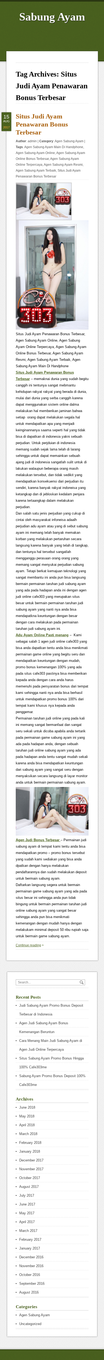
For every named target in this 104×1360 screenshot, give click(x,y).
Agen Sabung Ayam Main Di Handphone (53, 147)
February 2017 (30, 1240)
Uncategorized (30, 1324)
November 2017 (31, 1169)
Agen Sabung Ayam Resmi (63, 165)
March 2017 (28, 1231)
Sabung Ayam (52, 17)
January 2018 (29, 1151)
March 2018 (28, 1134)
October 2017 (29, 1178)
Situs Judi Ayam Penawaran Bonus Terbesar (42, 124)
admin (32, 141)
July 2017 (26, 1195)
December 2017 (31, 1160)
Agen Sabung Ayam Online (35, 153)
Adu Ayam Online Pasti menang (42, 635)
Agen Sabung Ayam (69, 141)
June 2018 (27, 1107)
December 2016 (31, 1257)
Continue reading (28, 945)
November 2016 (31, 1266)
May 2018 (26, 1116)
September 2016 (32, 1284)
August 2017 (29, 1187)
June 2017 (27, 1204)
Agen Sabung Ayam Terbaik (36, 170)
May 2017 (26, 1213)
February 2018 (30, 1143)
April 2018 (27, 1125)
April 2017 (27, 1222)
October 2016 (29, 1275)
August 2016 (29, 1292)
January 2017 (29, 1248)
